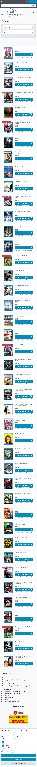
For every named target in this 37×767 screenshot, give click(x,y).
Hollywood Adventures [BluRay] (23, 330)
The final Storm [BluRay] (21, 552)
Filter (6, 36)
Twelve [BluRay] (19, 612)
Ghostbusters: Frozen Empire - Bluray (22, 301)
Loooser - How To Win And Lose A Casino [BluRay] (23, 390)
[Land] (23, 1)
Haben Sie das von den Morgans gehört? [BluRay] (23, 316)
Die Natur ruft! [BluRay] (21, 255)
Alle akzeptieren (18, 756)
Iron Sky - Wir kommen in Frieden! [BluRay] (23, 360)
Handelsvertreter (9, 697)
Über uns (6, 695)
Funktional (7, 750)
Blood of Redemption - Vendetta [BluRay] (23, 123)
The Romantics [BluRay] (21, 597)
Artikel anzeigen (24, 292)
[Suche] (33, 5)
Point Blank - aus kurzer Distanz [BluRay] (23, 479)
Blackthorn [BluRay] (20, 107)
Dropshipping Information (11, 701)
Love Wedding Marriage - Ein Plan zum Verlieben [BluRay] (23, 405)
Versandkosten (29, 57)
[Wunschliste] (26, 1)
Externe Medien (9, 744)
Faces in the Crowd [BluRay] (22, 285)
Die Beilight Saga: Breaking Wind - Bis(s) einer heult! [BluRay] (23, 241)
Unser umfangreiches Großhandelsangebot (17, 686)
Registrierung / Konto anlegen (12, 693)
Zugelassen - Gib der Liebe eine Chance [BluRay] (23, 657)
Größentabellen (8, 682)
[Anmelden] (2, 1)
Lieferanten (7, 699)
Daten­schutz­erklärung (20, 738)
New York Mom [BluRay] (21, 433)
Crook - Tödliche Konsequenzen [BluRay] (23, 197)
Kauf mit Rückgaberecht (11, 684)
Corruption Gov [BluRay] (21, 181)
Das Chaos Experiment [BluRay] (23, 211)
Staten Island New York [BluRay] (23, 493)
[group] (8, 97)
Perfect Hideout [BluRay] (21, 463)
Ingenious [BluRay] (20, 344)
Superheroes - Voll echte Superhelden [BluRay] (21, 523)
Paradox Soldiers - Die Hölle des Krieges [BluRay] (23, 449)
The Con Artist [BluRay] (21, 537)
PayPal (6, 748)
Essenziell (7, 742)
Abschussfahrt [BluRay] (21, 48)
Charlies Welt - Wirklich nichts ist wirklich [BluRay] (23, 167)
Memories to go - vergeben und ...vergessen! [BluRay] (23, 419)
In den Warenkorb (23, 55)
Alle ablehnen (18, 759)
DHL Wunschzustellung (11, 746)
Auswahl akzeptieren (18, 763)
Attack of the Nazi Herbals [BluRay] (24, 77)
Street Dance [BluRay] (20, 508)
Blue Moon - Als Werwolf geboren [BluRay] (23, 137)
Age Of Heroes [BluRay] (21, 62)
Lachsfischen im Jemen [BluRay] (23, 374)
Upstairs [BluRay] (19, 641)
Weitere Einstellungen (8, 752)
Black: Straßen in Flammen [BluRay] (24, 92)
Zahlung (6, 676)
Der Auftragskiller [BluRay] (21, 226)
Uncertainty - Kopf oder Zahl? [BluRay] (22, 627)
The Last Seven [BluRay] (21, 567)
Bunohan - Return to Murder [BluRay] (22, 152)
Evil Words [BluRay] (20, 270)
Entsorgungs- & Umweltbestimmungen (15, 680)
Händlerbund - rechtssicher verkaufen (15, 691)
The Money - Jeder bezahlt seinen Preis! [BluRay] (23, 583)
